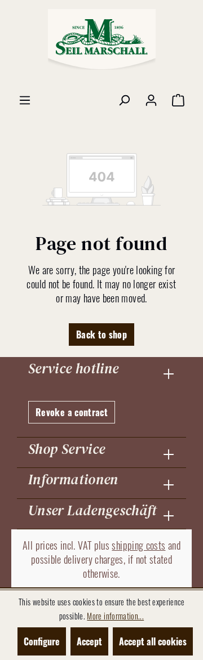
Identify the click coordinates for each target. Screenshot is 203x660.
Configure (42, 641)
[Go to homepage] (101, 39)
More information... (115, 616)
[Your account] (151, 99)
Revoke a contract (72, 412)
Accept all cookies (153, 641)
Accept (89, 641)
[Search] (124, 99)
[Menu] (24, 99)
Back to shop (101, 334)
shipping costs (138, 545)
